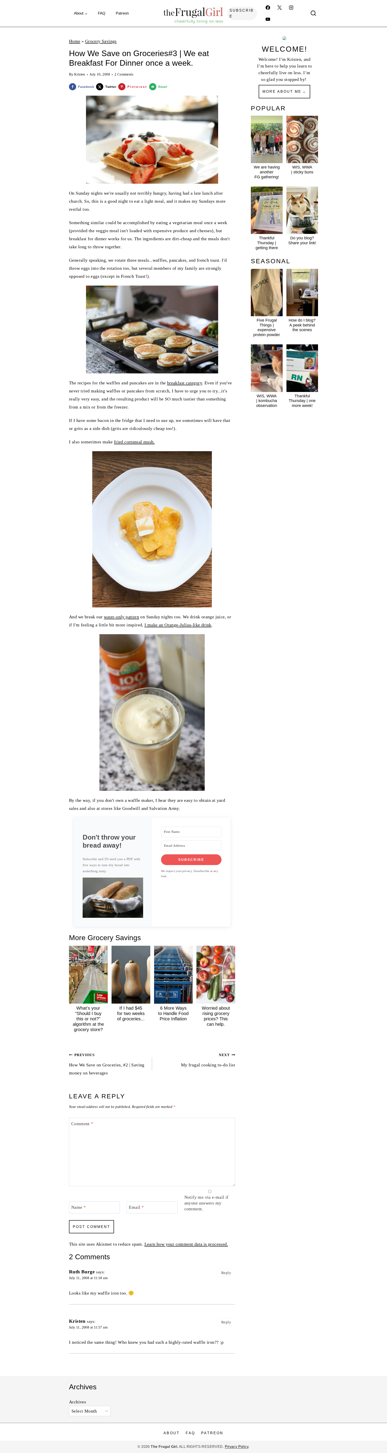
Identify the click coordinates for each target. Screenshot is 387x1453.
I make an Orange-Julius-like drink (177, 624)
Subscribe (242, 13)
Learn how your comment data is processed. (186, 1244)
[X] (279, 7)
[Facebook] (267, 7)
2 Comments (123, 74)
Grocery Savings (101, 41)
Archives (77, 1402)
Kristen (79, 74)
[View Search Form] (313, 13)
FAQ (101, 13)
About (171, 1433)
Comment (82, 1123)
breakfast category (184, 382)
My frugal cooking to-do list (208, 1060)
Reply (226, 1273)
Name (78, 1207)
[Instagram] (291, 7)
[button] (113, 898)
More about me (281, 91)
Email (136, 1207)
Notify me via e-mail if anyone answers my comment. (206, 1203)
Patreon (122, 13)
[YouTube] (267, 19)
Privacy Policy (237, 1447)
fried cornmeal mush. (134, 441)
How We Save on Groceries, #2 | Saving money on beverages (106, 1064)
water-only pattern (121, 616)
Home (74, 41)
